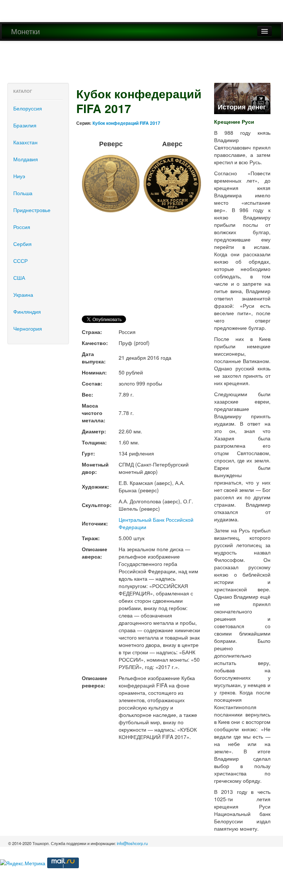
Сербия (22, 243)
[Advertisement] (134, 64)
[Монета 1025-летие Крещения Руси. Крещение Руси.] (242, 97)
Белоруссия (27, 108)
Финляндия (27, 311)
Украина (23, 294)
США (19, 277)
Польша (22, 193)
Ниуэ (19, 176)
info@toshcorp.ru (132, 843)
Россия (21, 226)
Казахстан (25, 142)
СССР (20, 260)
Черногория (27, 328)
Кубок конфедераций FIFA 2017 (126, 123)
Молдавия (25, 159)
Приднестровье (31, 210)
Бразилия (24, 125)
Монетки (25, 31)
